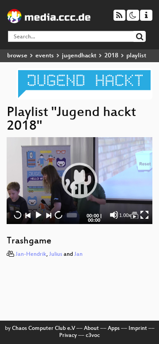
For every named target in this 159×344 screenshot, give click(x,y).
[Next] (48, 215)
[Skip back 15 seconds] (18, 215)
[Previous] (28, 215)
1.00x (125, 215)
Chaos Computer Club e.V (43, 328)
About (91, 328)
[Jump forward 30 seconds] (58, 215)
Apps (114, 328)
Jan (78, 254)
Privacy (68, 336)
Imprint (138, 328)
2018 (111, 56)
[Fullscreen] (144, 215)
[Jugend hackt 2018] (134, 215)
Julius (55, 254)
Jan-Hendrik (30, 254)
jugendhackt (79, 56)
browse (17, 56)
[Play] (79, 180)
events (44, 56)
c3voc (93, 336)
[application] (79, 180)
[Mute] (114, 215)
